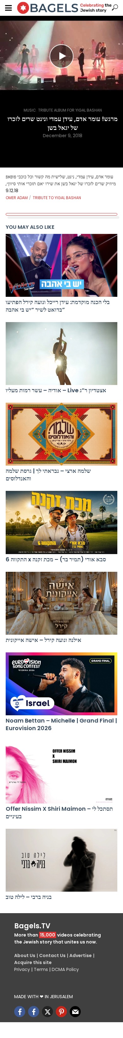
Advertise (80, 955)
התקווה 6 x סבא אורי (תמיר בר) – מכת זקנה (56, 559)
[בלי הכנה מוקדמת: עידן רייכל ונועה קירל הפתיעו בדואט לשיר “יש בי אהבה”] (61, 265)
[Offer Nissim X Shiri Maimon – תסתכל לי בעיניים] (61, 772)
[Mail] (75, 1011)
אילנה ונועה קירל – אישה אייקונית (43, 640)
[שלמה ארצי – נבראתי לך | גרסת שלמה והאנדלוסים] (61, 434)
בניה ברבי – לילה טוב (29, 897)
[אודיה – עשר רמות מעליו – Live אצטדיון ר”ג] (61, 353)
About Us (24, 955)
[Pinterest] (61, 1011)
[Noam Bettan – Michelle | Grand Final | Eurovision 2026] (61, 683)
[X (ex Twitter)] (47, 1011)
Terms (41, 969)
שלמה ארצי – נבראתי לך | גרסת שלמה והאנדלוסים (48, 474)
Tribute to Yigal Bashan (57, 197)
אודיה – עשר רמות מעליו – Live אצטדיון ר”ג (56, 390)
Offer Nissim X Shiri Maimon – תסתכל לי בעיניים (59, 812)
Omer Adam (17, 197)
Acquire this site (33, 962)
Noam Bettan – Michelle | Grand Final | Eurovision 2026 (61, 724)
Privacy (22, 969)
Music (30, 110)
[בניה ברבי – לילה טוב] (61, 860)
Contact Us (52, 955)
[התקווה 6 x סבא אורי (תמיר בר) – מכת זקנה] (61, 522)
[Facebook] (19, 1011)
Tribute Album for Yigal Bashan (70, 110)
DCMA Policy (65, 969)
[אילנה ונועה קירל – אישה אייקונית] (61, 603)
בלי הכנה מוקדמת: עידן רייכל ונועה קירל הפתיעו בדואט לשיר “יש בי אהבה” (58, 306)
